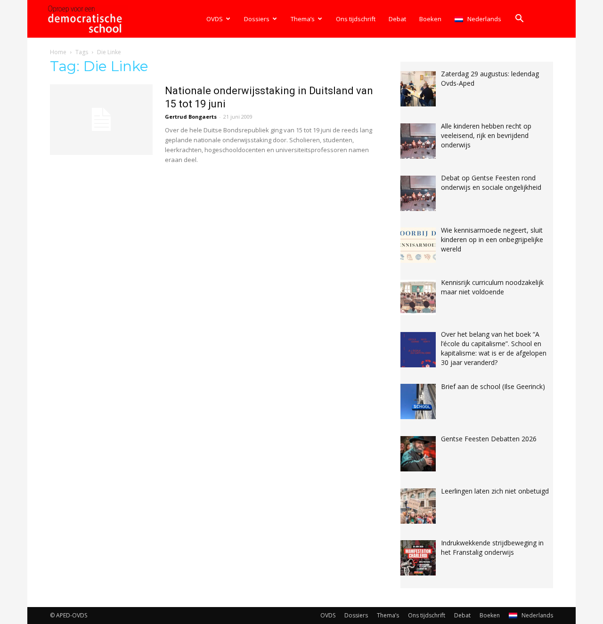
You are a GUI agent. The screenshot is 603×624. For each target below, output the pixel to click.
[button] (519, 19)
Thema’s (303, 19)
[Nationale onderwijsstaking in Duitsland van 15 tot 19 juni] (101, 119)
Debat (397, 19)
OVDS (214, 19)
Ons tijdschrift (355, 19)
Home (58, 52)
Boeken (430, 19)
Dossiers (256, 19)
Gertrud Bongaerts (191, 116)
